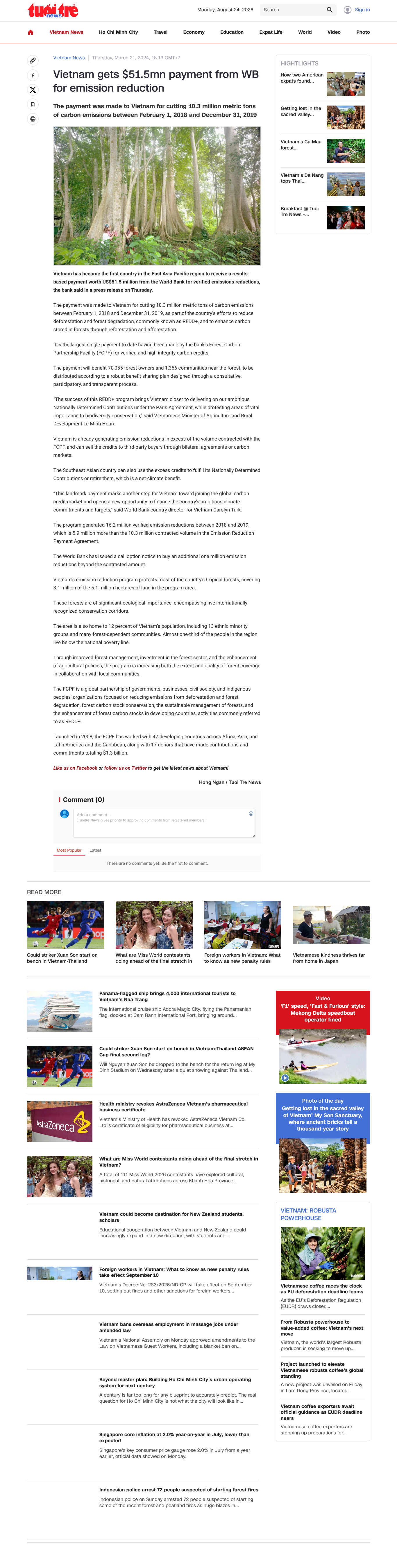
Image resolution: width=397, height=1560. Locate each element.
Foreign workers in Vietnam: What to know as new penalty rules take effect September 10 (242, 958)
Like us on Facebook (75, 768)
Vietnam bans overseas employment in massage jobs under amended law (168, 1328)
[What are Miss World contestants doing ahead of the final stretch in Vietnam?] (154, 925)
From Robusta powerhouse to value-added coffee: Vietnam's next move (322, 1328)
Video (334, 32)
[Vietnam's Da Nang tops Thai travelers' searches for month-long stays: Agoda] (346, 184)
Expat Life (271, 32)
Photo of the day (323, 1101)
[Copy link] (33, 61)
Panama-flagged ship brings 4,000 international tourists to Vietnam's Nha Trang (167, 997)
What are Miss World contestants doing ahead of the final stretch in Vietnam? (154, 958)
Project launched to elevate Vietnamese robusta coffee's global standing (322, 1370)
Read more (44, 892)
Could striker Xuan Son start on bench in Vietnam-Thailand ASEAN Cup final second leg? (62, 958)
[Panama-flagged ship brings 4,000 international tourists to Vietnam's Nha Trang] (59, 1011)
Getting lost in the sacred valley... (301, 112)
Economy (194, 32)
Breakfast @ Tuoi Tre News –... (300, 212)
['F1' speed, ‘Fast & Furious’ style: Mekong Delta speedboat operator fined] (322, 1056)
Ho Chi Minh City (118, 32)
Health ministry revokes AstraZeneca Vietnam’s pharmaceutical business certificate (173, 1107)
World (305, 32)
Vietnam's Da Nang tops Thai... (302, 178)
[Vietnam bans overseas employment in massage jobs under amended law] (59, 1342)
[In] (33, 119)
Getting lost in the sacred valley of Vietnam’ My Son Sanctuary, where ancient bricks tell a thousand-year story (323, 1119)
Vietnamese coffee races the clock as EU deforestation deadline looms (322, 1289)
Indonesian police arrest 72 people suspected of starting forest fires (178, 1490)
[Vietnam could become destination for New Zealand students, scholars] (59, 1231)
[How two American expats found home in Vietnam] (346, 84)
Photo (363, 32)
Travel (160, 32)
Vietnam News (66, 32)
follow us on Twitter (125, 768)
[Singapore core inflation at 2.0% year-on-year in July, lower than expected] (59, 1452)
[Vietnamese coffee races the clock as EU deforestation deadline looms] (323, 1253)
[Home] (30, 32)
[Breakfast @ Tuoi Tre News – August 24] (346, 218)
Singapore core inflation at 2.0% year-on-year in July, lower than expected (174, 1438)
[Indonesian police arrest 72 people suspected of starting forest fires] (59, 1507)
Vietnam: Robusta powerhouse (308, 1214)
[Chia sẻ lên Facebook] (33, 75)
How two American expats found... (302, 78)
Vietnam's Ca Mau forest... (301, 145)
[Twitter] (33, 90)
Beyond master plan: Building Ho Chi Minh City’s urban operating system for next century (175, 1383)
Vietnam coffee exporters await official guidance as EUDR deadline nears (321, 1413)
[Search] (329, 9)
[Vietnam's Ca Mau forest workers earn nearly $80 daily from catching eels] (346, 151)
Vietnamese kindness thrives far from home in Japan (329, 958)
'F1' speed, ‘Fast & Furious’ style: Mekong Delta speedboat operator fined (322, 1013)
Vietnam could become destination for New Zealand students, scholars (171, 1217)
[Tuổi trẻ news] (52, 10)
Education (232, 32)
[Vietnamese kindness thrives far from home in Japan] (331, 925)
